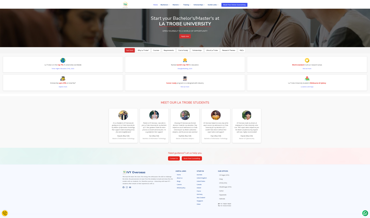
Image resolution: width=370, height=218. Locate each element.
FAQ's (242, 50)
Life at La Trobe (212, 50)
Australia (199, 174)
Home (155, 5)
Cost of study (183, 50)
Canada (199, 184)
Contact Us (174, 158)
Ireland (199, 187)
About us (179, 178)
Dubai (198, 204)
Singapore (200, 201)
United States (201, 181)
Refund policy (181, 187)
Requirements (169, 50)
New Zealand (201, 197)
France (199, 191)
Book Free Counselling (192, 158)
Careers (179, 184)
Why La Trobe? (143, 50)
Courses (156, 50)
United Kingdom (202, 178)
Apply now (185, 36)
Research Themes (228, 50)
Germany (199, 194)
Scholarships (197, 50)
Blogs (178, 181)
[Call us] (5, 213)
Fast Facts (129, 50)
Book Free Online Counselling (234, 5)
